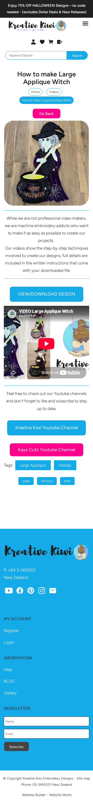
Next (67, 481)
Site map (83, 778)
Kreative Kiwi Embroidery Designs (48, 778)
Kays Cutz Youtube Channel (46, 449)
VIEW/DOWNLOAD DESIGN (46, 294)
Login (9, 642)
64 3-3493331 (23, 570)
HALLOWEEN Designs (50, 5)
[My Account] (33, 42)
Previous (47, 481)
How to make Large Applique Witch (46, 100)
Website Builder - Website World (46, 795)
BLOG (9, 681)
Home (35, 92)
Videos (54, 92)
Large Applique (33, 465)
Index (26, 481)
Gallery (10, 692)
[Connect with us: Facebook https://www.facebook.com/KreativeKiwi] (20, 591)
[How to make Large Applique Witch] (46, 204)
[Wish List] (42, 42)
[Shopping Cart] (50, 42)
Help (8, 669)
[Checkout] (59, 42)
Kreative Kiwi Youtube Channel (46, 427)
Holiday (65, 465)
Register (11, 630)
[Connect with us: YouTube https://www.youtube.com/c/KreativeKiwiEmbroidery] (9, 591)
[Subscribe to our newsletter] (53, 591)
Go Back (46, 113)
